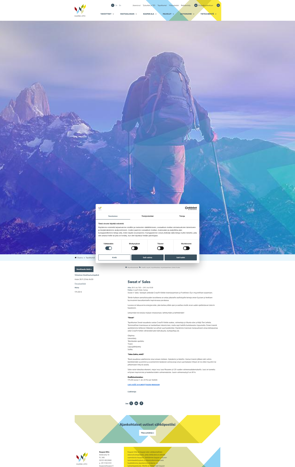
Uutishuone (186, 14)
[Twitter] (131, 403)
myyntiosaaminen (166, 267)
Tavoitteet (105, 14)
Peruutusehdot (80, 283)
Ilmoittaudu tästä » (84, 269)
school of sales (176, 267)
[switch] (134, 248)
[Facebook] (141, 403)
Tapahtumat (162, 5)
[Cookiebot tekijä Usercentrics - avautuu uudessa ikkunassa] (187, 208)
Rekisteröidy (186, 5)
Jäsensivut (136, 5)
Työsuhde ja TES (149, 5)
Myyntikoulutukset (133, 267)
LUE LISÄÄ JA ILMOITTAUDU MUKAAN (144, 385)
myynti (148, 267)
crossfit (143, 267)
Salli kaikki (180, 257)
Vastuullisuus (127, 14)
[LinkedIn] (136, 403)
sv (116, 5)
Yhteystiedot (174, 5)
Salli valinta (147, 257)
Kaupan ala (148, 14)
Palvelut (167, 14)
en (120, 5)
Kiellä (114, 257)
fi (112, 5)
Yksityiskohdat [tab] (147, 216)
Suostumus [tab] (113, 216)
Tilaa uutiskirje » (147, 433)
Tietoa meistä (207, 14)
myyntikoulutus (155, 267)
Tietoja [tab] (182, 216)
